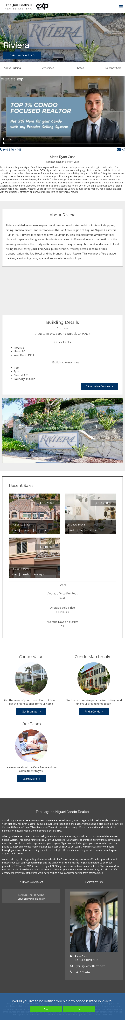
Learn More (30, 778)
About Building (12, 68)
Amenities (48, 68)
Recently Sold (113, 68)
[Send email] (119, 149)
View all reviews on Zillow (31, 898)
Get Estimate (30, 711)
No (79, 1009)
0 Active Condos (21, 55)
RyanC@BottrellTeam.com (90, 966)
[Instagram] (123, 149)
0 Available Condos (98, 386)
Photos (80, 68)
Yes (46, 1009)
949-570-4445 (11, 149)
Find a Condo (92, 711)
